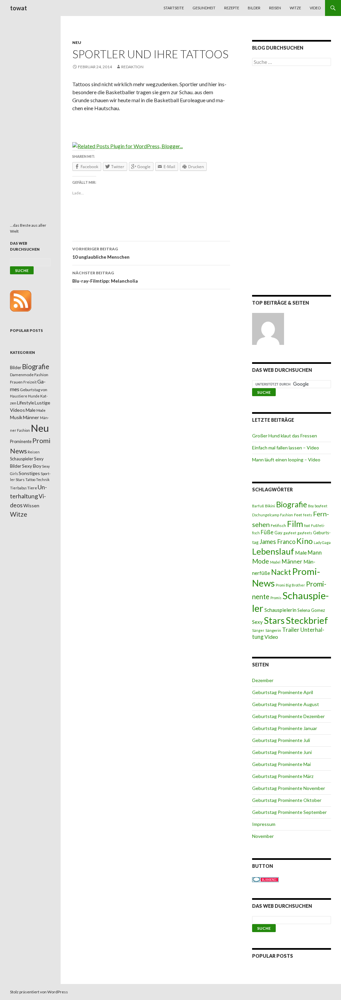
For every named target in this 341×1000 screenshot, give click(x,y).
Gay (278, 532)
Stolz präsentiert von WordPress (39, 991)
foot (307, 525)
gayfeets (304, 533)
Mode (260, 561)
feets (307, 515)
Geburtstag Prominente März (282, 776)
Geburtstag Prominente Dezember (288, 716)
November (263, 836)
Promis (275, 598)
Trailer (290, 629)
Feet (298, 514)
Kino (304, 541)
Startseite (174, 8)
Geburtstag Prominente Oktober (286, 800)
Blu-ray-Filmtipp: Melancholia (105, 277)
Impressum (263, 824)
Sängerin (273, 630)
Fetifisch (278, 525)
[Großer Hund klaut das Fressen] (268, 329)
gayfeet (289, 533)
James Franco (277, 541)
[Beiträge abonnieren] (20, 300)
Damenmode (22, 374)
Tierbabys (18, 488)
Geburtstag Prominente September (289, 812)
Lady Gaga (322, 542)
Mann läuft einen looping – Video (286, 459)
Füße (267, 532)
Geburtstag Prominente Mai (281, 764)
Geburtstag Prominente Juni (282, 752)
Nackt (281, 572)
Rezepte (231, 8)
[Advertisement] (291, 182)
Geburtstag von (33, 389)
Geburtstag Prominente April (282, 692)
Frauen (16, 381)
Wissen (31, 505)
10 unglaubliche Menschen (101, 253)
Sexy (257, 622)
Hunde (34, 396)
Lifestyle (25, 402)
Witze (295, 8)
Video (315, 8)
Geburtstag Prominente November (288, 788)
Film (295, 524)
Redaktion (132, 66)
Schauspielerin (280, 610)
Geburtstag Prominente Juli (281, 740)
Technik (43, 479)
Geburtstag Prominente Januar (284, 728)
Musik (16, 417)
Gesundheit (203, 8)
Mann (315, 552)
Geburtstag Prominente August (285, 704)
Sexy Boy (31, 466)
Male (301, 552)
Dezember (262, 680)
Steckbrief (307, 620)
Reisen (275, 8)
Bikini (270, 505)
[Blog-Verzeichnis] (265, 879)
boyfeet (321, 506)
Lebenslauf (273, 551)
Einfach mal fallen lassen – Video (285, 447)
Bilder (254, 8)
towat (18, 8)
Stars (274, 620)
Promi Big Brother (290, 585)
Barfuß (258, 506)
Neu (76, 42)
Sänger (258, 630)
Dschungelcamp (265, 515)
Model (275, 562)
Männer (291, 561)
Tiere (32, 487)
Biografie (291, 504)
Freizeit (30, 382)
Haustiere (18, 396)
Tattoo (30, 479)
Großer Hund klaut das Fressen (284, 435)
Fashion (286, 515)
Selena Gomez (311, 610)
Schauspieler (21, 458)
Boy (311, 506)
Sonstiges (29, 473)
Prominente (21, 441)
